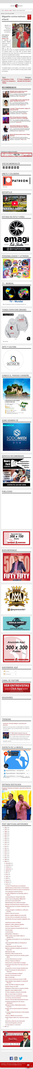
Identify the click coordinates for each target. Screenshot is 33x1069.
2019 (5, 840)
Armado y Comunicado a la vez (13, 975)
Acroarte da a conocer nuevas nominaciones (16, 968)
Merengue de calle (10, 951)
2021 (5, 837)
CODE (31, 1066)
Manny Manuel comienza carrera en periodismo (17, 889)
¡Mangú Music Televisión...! (12, 933)
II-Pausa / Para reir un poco (12, 913)
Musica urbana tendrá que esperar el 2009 (15, 979)
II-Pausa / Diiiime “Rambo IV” (12, 926)
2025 (5, 829)
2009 (5, 859)
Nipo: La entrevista (9, 977)
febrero (8, 882)
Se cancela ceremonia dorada (13, 997)
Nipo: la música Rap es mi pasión (13, 994)
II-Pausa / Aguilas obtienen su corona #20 (15, 915)
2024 (5, 831)
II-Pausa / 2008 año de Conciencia (13, 1015)
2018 (5, 842)
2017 (5, 844)
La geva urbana (9, 932)
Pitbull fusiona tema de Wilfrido (13, 922)
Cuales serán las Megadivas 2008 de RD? (15, 898)
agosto (7, 870)
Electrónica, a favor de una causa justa (15, 1021)
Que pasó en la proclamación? (13, 900)
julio (7, 872)
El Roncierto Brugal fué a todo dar (13, 1023)
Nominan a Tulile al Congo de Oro (13, 953)
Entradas (7, 671)
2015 (5, 848)
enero (7, 884)
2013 (5, 852)
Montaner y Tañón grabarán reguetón (14, 924)
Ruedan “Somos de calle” (11, 986)
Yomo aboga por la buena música (13, 891)
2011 (5, 855)
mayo (7, 876)
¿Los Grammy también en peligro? (13, 973)
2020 (5, 838)
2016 (5, 846)
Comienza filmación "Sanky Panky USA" (15, 897)
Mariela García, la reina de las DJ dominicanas (17, 887)
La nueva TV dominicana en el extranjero (15, 886)
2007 (5, 1026)
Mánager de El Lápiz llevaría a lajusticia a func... (17, 904)
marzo (7, 880)
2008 (5, 861)
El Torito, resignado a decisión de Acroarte (15, 992)
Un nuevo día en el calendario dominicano (16, 917)
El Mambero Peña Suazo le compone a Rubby (16, 988)
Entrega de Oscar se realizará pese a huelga (16, 996)
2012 (5, 854)
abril (7, 878)
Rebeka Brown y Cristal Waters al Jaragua (15, 962)
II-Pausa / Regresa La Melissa (12, 960)
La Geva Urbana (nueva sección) (13, 959)
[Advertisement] (16, 511)
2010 (5, 857)
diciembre (8, 863)
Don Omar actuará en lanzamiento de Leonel (16, 928)
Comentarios (8, 674)
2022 (5, 835)
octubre (8, 867)
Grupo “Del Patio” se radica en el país (14, 984)
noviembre (8, 865)
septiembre (9, 869)
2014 (5, 850)
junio (7, 874)
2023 (5, 833)
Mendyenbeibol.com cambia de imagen (15, 902)
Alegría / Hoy (5, 38)
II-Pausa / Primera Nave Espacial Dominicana (16, 999)
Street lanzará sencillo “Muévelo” (13, 946)
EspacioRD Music (6, 779)
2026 (5, 827)
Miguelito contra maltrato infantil (13, 18)
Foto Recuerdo (9, 930)
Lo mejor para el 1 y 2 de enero (13, 1024)
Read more (22, 96)
